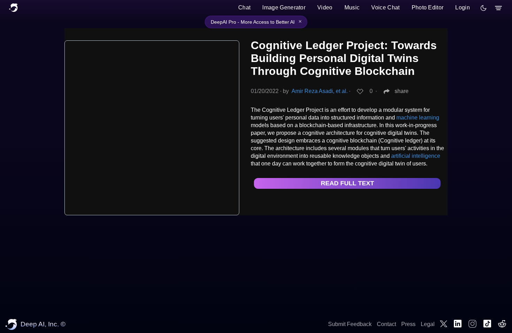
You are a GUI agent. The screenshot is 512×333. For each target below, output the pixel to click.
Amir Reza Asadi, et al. (320, 91)
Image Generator (283, 7)
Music (352, 7)
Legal (428, 324)
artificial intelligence (415, 156)
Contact (386, 324)
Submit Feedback (350, 324)
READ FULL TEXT (347, 183)
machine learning (417, 118)
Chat (244, 7)
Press (408, 324)
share (402, 91)
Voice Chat (385, 7)
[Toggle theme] (483, 8)
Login (462, 7)
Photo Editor (428, 7)
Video (325, 7)
